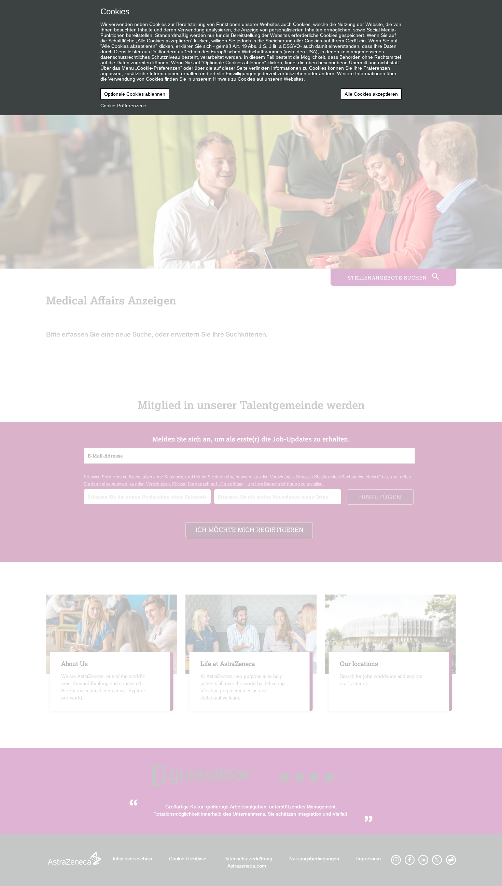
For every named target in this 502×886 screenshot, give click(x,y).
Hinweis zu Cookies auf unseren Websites (258, 79)
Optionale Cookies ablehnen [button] (134, 94)
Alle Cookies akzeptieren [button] (371, 94)
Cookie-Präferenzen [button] (122, 105)
